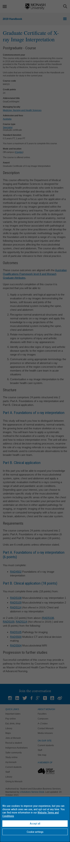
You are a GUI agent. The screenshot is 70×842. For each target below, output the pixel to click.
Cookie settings (35, 832)
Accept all (35, 823)
